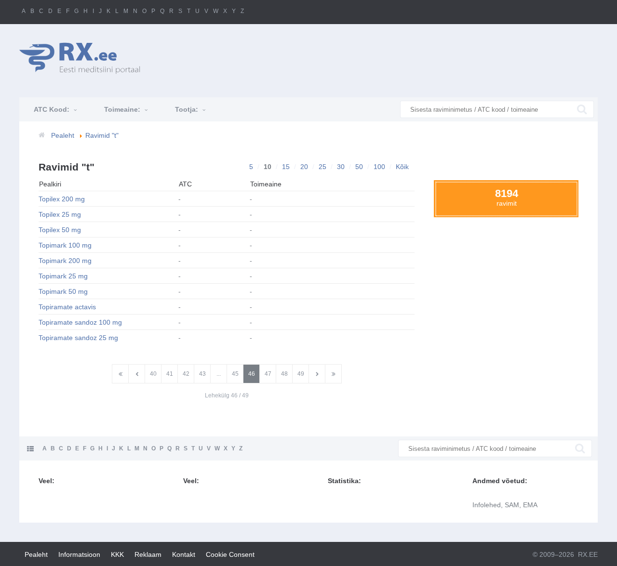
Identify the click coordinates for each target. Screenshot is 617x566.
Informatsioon (79, 554)
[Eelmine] (137, 374)
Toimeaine (266, 184)
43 (202, 373)
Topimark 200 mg (65, 260)
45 (235, 373)
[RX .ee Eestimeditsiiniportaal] (84, 58)
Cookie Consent (230, 554)
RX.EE (588, 554)
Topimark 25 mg (63, 276)
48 (284, 373)
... (218, 373)
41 (169, 373)
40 (153, 373)
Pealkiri (50, 184)
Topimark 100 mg (65, 245)
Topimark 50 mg (63, 291)
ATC (185, 184)
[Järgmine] (317, 374)
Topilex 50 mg (60, 230)
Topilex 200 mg (62, 199)
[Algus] (120, 374)
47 (268, 373)
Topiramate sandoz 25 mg (78, 338)
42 (186, 373)
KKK (117, 554)
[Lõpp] (333, 374)
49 (300, 373)
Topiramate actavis (67, 307)
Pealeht (36, 554)
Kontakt (183, 554)
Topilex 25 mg (60, 214)
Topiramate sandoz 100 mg (80, 322)
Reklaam (147, 554)
